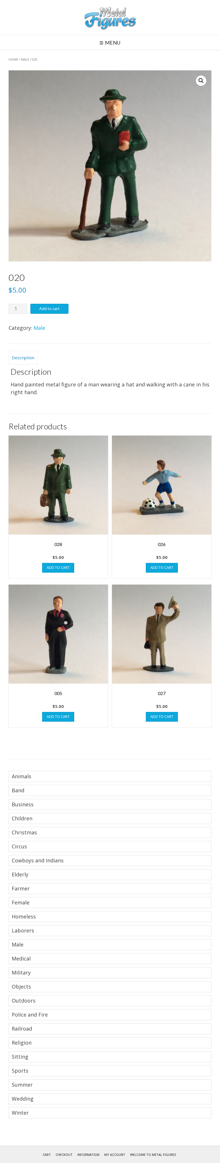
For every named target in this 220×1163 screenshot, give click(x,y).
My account (114, 1154)
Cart (47, 1154)
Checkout (64, 1154)
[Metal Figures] (110, 17)
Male (25, 59)
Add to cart (49, 308)
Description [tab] (23, 357)
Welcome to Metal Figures (153, 1154)
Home (13, 59)
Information (88, 1154)
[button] (201, 81)
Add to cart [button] (58, 567)
